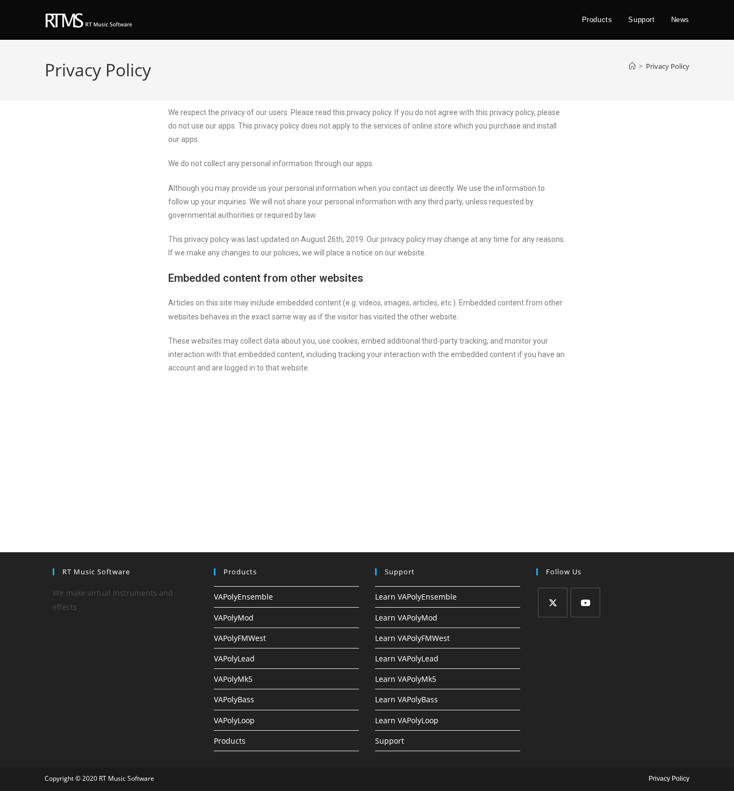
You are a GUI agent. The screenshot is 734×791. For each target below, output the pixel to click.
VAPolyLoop (234, 720)
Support (389, 741)
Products (230, 741)
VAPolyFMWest (240, 638)
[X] (552, 602)
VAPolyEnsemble (243, 597)
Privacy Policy (667, 66)
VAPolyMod (234, 617)
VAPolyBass (234, 699)
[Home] (632, 66)
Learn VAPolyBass (406, 699)
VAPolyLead (234, 658)
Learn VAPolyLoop (406, 720)
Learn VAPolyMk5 (405, 679)
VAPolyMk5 (233, 679)
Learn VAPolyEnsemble (416, 597)
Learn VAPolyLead (406, 658)
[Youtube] (585, 602)
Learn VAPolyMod (406, 617)
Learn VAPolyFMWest (412, 638)
